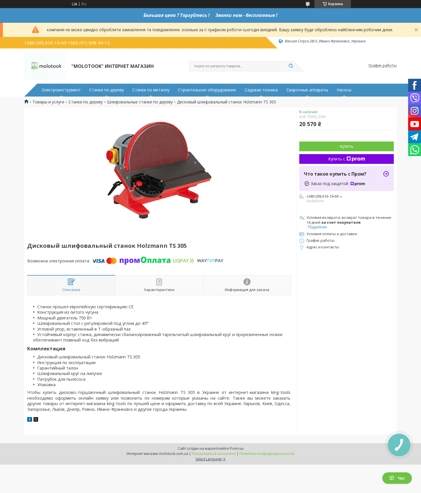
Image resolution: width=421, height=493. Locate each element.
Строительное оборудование (207, 90)
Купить (346, 146)
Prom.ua (236, 448)
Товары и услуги (48, 102)
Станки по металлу (151, 90)
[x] (36, 420)
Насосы (344, 90)
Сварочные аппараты (307, 90)
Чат (401, 478)
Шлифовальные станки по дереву (140, 102)
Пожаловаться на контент (214, 453)
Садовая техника (261, 90)
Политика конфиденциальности (266, 453)
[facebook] (29, 420)
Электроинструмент (61, 90)
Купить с (336, 159)
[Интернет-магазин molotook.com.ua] (45, 65)
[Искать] (290, 66)
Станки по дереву (106, 90)
